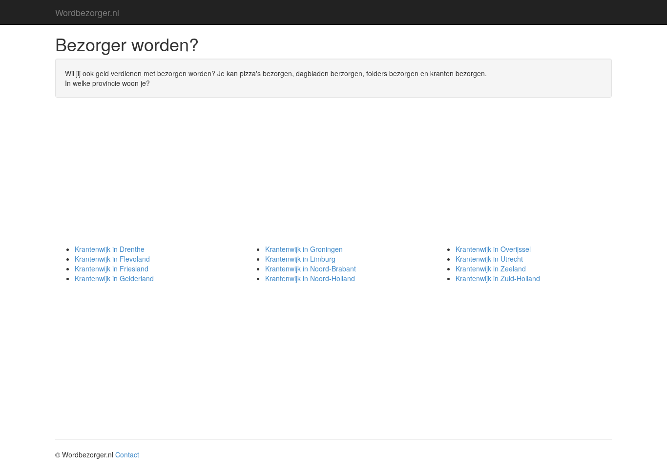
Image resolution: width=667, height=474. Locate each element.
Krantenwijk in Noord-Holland (310, 278)
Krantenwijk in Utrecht (489, 259)
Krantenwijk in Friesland (111, 268)
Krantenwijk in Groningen (304, 249)
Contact (127, 454)
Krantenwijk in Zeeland (491, 268)
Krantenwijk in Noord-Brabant (310, 268)
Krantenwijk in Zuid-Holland (498, 278)
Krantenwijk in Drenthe (110, 249)
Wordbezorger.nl (87, 12)
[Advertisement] (333, 175)
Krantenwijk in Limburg (300, 259)
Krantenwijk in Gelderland (114, 278)
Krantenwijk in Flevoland (112, 259)
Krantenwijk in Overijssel (493, 249)
